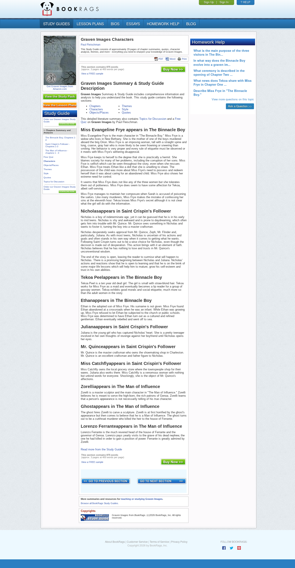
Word (172, 59)
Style (46, 173)
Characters (49, 161)
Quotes (47, 177)
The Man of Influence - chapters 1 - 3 (56, 151)
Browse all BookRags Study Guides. (100, 503)
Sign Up (209, 2)
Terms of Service (159, 541)
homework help (163, 23)
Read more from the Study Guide (101, 449)
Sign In (224, 2)
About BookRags (115, 541)
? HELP (245, 2)
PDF (161, 59)
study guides (56, 23)
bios (115, 23)
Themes (48, 169)
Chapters (95, 106)
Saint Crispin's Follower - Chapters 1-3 (57, 145)
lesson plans (90, 23)
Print (184, 59)
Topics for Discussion (54, 181)
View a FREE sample (92, 73)
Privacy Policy (179, 541)
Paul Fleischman (90, 44)
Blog (191, 23)
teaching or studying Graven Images (141, 499)
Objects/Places (51, 165)
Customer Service (137, 541)
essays (133, 23)
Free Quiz (48, 157)
